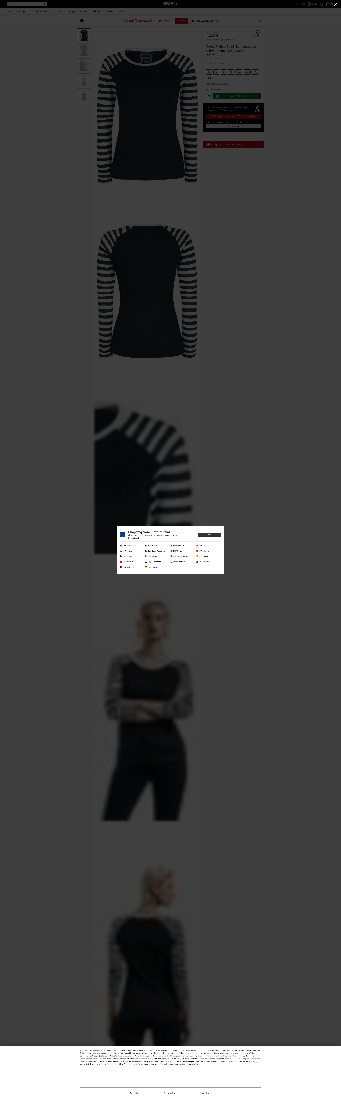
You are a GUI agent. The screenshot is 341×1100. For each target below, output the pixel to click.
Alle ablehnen (170, 1093)
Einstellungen (206, 1093)
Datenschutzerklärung (191, 1064)
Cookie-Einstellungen (109, 1064)
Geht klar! (134, 1093)
